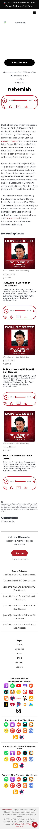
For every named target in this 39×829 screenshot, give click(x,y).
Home (19, 644)
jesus (7, 504)
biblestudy (5, 509)
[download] (26, 106)
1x (18, 106)
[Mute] (35, 100)
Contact (19, 667)
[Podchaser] (12, 700)
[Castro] (6, 693)
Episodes (19, 649)
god (2, 504)
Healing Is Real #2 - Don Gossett (19, 574)
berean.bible (12, 218)
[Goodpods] (18, 693)
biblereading (31, 508)
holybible (21, 509)
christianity (21, 504)
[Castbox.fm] (31, 687)
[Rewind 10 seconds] (4, 107)
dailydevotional (24, 506)
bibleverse (13, 506)
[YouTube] (18, 687)
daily (15, 509)
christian (13, 504)
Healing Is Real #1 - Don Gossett (19, 580)
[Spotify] (12, 687)
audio (33, 506)
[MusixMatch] (18, 712)
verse (33, 504)
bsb (11, 509)
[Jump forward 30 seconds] (10, 107)
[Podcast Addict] (6, 700)
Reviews (19, 662)
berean (12, 508)
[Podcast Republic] (31, 732)
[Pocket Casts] (25, 693)
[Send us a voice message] (35, 824)
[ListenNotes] (25, 700)
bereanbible (21, 508)
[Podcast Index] (18, 700)
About (19, 653)
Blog (19, 658)
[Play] (4, 100)
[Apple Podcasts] (6, 687)
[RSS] (31, 700)
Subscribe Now (19, 62)
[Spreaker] (6, 706)
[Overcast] (12, 693)
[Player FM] (31, 693)
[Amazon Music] (25, 687)
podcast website (9, 141)
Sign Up (19, 553)
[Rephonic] (31, 706)
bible (29, 504)
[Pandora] (18, 706)
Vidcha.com (7, 810)
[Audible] (25, 706)
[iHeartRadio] (12, 706)
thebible (29, 509)
